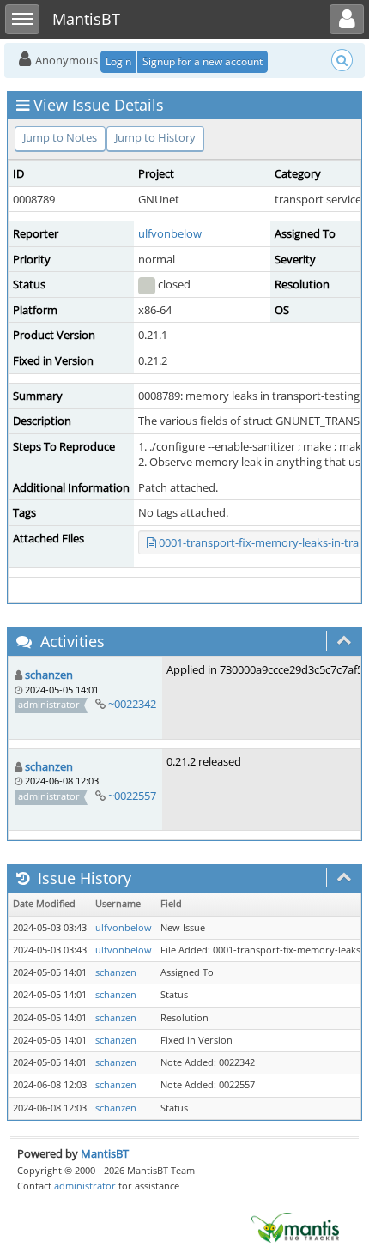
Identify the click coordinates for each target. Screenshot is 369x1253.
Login (118, 61)
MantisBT (105, 1153)
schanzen (49, 674)
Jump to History (155, 137)
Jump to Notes (60, 137)
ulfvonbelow (170, 233)
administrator (85, 1185)
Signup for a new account (202, 61)
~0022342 (132, 703)
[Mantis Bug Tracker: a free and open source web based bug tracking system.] (295, 1226)
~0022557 (132, 795)
